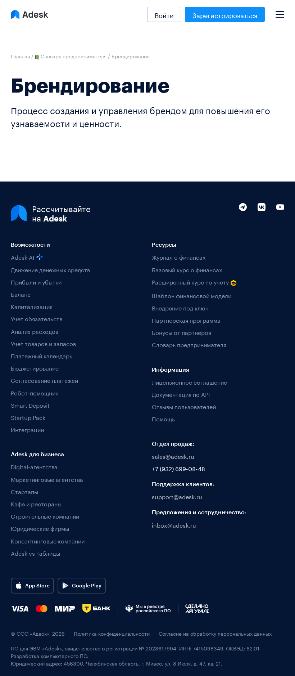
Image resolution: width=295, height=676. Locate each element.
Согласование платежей (44, 379)
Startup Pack (28, 416)
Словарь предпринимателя (189, 344)
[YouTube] (280, 222)
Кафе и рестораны (36, 503)
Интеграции (27, 429)
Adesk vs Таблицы (35, 552)
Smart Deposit (30, 404)
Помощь (163, 418)
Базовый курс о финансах (187, 269)
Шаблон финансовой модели (191, 295)
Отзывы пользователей (184, 406)
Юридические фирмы (40, 527)
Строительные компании (45, 515)
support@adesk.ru (177, 496)
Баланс (21, 293)
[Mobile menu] (280, 11)
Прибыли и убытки (36, 281)
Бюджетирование (35, 367)
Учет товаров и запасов (43, 343)
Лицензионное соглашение (189, 381)
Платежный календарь (41, 355)
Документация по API (181, 393)
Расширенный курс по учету (190, 282)
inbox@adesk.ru (174, 524)
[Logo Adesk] (29, 14)
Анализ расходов (34, 330)
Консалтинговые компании (48, 540)
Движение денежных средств (50, 269)
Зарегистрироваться (224, 14)
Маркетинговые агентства (47, 478)
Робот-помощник (34, 392)
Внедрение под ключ (180, 307)
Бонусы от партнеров (181, 331)
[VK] (262, 222)
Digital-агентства (34, 466)
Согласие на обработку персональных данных (215, 633)
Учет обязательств (36, 318)
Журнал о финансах (178, 256)
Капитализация (32, 306)
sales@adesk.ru (173, 455)
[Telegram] (243, 222)
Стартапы (24, 491)
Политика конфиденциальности (112, 633)
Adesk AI (23, 256)
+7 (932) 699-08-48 (178, 468)
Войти (164, 14)
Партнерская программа (186, 319)
